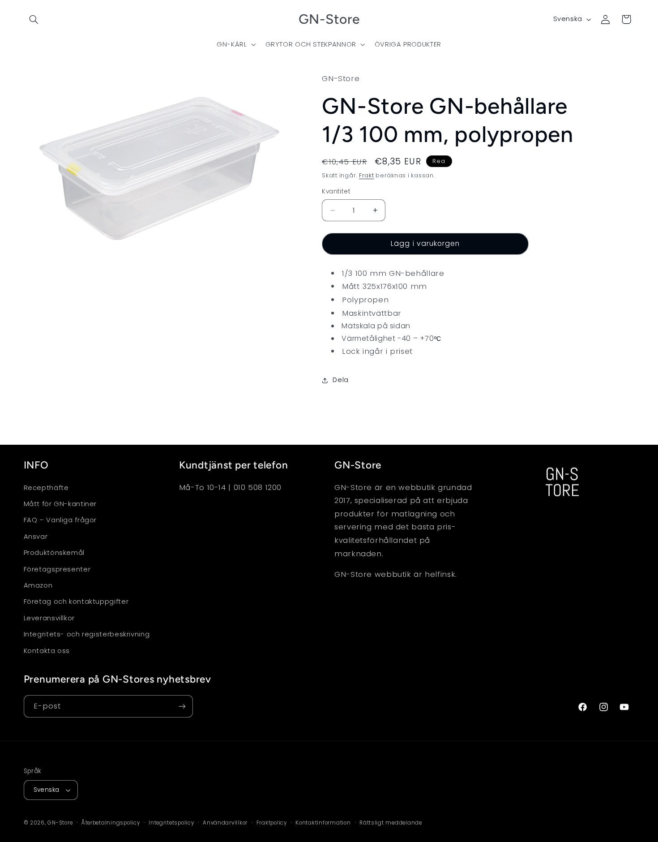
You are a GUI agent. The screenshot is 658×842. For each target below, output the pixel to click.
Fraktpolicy (271, 822)
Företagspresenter (57, 569)
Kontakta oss (47, 650)
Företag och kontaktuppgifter (76, 601)
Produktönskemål (54, 552)
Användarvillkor (225, 822)
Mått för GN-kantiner (60, 503)
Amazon (38, 585)
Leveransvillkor (49, 618)
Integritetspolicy (171, 822)
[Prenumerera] (181, 706)
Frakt (366, 175)
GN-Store (60, 822)
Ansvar (36, 536)
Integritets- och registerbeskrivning (87, 634)
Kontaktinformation (322, 822)
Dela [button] (341, 380)
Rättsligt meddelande (390, 822)
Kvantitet (336, 192)
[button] (34, 19)
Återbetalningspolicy (110, 822)
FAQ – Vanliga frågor (60, 520)
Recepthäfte (46, 487)
